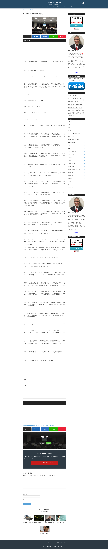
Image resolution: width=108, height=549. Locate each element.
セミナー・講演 (56, 6)
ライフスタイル (76, 101)
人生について (70, 145)
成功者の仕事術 (71, 166)
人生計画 (70, 104)
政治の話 (69, 178)
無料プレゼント (65, 6)
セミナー (34, 425)
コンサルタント (71, 98)
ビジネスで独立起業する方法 (73, 139)
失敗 (74, 107)
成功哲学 (73, 110)
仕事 (74, 104)
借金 (81, 104)
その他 (69, 127)
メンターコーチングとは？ (45, 6)
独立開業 (78, 112)
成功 (70, 110)
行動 (80, 113)
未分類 (69, 181)
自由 (77, 113)
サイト (24, 499)
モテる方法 (71, 101)
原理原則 (70, 107)
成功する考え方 (71, 154)
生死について (70, 184)
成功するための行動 (72, 151)
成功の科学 (70, 157)
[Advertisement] (44, 50)
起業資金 (70, 115)
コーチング (77, 98)
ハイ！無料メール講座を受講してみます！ (45, 462)
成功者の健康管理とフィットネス (74, 169)
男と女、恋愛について (72, 187)
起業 (83, 113)
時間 (70, 112)
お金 (73, 95)
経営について (70, 190)
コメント (25, 478)
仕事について (70, 148)
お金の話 (69, 121)
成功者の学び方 (71, 172)
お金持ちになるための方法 (73, 124)
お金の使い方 (78, 95)
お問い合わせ (72, 6)
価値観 (78, 104)
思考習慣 (76, 109)
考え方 (73, 113)
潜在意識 (73, 112)
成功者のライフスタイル (72, 163)
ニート (82, 98)
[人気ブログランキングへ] (76, 28)
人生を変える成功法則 (54, 2)
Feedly (48, 443)
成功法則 (47, 425)
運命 (74, 115)
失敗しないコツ (79, 107)
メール (25, 494)
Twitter (42, 443)
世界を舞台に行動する (72, 142)
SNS (70, 95)
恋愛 (80, 109)
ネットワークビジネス (27, 425)
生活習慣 (83, 112)
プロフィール (35, 6)
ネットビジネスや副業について (74, 133)
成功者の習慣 (70, 175)
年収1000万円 (71, 109)
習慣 (70, 113)
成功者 (52, 425)
